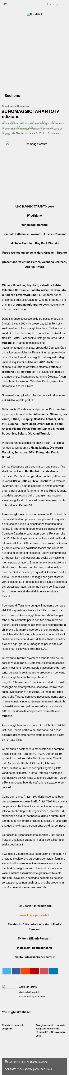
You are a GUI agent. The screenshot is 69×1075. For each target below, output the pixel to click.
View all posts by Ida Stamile (33, 996)
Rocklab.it (13, 1062)
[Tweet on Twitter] (6, 971)
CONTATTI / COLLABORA (19, 1069)
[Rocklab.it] (34, 14)
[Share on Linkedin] (53, 971)
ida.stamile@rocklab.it (29, 991)
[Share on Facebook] (16, 971)
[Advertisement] (34, 53)
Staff (49, 1069)
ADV (36, 1069)
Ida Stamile (18, 133)
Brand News (9, 106)
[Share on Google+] (34, 971)
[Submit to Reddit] (25, 971)
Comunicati (23, 106)
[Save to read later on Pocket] (44, 971)
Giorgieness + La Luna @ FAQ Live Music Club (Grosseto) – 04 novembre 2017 (51, 1030)
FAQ (43, 1069)
